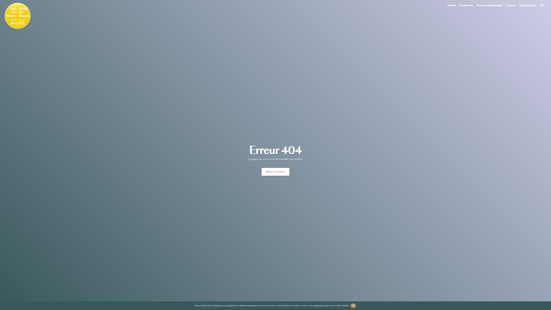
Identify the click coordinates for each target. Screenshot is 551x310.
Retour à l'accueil (275, 171)
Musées (451, 5)
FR (542, 5)
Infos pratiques (528, 5)
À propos (511, 5)
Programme (466, 5)
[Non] (547, 305)
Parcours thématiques (489, 5)
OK (353, 305)
